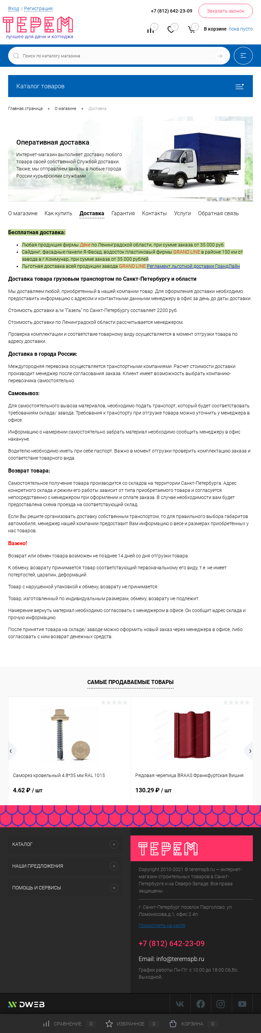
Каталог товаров (40, 86)
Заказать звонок (225, 11)
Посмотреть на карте (162, 925)
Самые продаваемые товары (130, 682)
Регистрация (38, 8)
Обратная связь (218, 213)
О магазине (22, 213)
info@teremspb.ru (180, 958)
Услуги (182, 213)
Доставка (92, 213)
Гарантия (123, 213)
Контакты (154, 213)
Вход (13, 8)
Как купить (58, 213)
